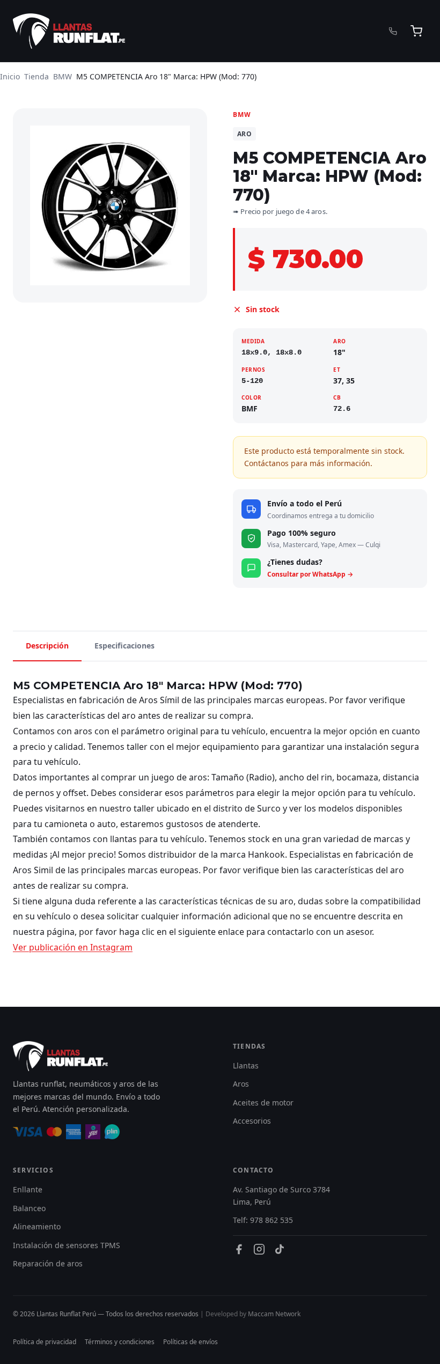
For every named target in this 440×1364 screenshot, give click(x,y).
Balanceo (29, 1208)
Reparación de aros (48, 1263)
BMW (62, 76)
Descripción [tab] (47, 645)
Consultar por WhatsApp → (310, 574)
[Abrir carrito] (416, 31)
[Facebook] (239, 1249)
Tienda (36, 76)
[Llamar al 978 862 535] (393, 31)
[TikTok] (279, 1249)
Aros (241, 1084)
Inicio (10, 76)
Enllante (27, 1189)
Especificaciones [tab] (124, 645)
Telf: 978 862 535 (263, 1220)
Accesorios (252, 1121)
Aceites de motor (263, 1102)
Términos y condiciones (120, 1341)
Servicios (33, 1170)
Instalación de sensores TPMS (66, 1245)
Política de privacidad (44, 1341)
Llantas (246, 1065)
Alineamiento (37, 1226)
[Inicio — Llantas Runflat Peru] (69, 31)
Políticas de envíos (190, 1341)
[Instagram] (259, 1249)
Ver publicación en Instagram (73, 947)
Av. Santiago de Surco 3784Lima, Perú (281, 1195)
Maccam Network (274, 1313)
